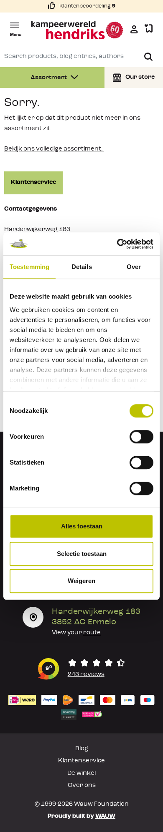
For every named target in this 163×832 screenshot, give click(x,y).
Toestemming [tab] (29, 266)
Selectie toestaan (82, 553)
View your (76, 633)
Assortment (49, 78)
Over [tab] (134, 266)
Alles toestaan (81, 526)
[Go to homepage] (77, 30)
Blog (81, 749)
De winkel (81, 773)
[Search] (148, 56)
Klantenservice (33, 182)
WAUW (105, 816)
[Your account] (134, 29)
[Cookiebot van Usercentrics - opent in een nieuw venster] (117, 244)
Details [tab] (81, 266)
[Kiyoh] (81, 669)
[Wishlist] (149, 29)
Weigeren (81, 580)
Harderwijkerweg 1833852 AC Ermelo (96, 617)
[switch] (141, 436)
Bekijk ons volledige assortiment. (54, 149)
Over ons (82, 785)
